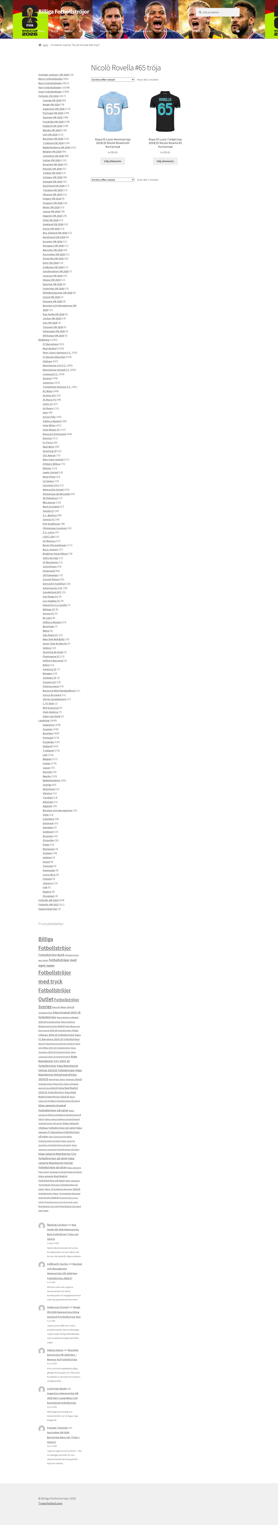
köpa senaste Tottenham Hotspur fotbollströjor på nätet (59, 1185)
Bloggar (123, 31)
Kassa (68, 31)
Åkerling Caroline (57, 1224)
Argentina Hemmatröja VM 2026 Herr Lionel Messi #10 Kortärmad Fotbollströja (62, 1398)
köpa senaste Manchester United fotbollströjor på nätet (56, 1163)
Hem (41, 31)
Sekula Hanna (55, 1350)
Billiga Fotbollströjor (63, 11)
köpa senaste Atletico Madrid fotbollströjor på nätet (59, 1115)
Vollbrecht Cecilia (57, 1264)
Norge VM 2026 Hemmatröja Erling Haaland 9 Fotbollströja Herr (64, 1311)
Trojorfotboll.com (50, 1503)
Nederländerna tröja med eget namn (61, 1202)
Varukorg (106, 31)
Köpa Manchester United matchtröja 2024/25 (60, 1075)
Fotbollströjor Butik (51, 955)
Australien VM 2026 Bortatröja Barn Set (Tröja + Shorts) (63, 1437)
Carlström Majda (57, 1388)
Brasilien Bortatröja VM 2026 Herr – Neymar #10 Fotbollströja (62, 1354)
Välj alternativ (112, 161)
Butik (54, 31)
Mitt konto (86, 31)
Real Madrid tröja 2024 (49, 1206)
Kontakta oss (144, 31)
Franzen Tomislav (57, 1427)
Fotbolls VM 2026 (170, 31)
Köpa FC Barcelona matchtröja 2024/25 (56, 1043)
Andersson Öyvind (57, 1307)
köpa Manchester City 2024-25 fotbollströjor (57, 1061)
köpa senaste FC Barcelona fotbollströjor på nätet (60, 1132)
